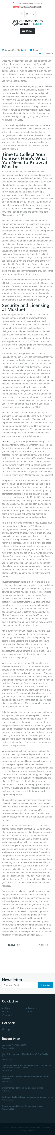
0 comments (47, 53)
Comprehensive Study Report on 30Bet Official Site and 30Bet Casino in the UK (26, 1066)
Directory (32, 1008)
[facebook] (22, 14)
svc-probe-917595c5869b (14, 1045)
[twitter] (27, 14)
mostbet (5, 441)
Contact (8, 1015)
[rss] (33, 14)
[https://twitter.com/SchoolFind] (9, 1030)
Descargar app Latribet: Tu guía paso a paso (22, 1088)
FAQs (7, 1012)
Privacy (23, 1131)
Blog (30, 1012)
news (35, 50)
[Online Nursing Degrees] (27, 22)
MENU (29, 31)
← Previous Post (12, 945)
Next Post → (45, 945)
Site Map (31, 1131)
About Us (9, 1008)
